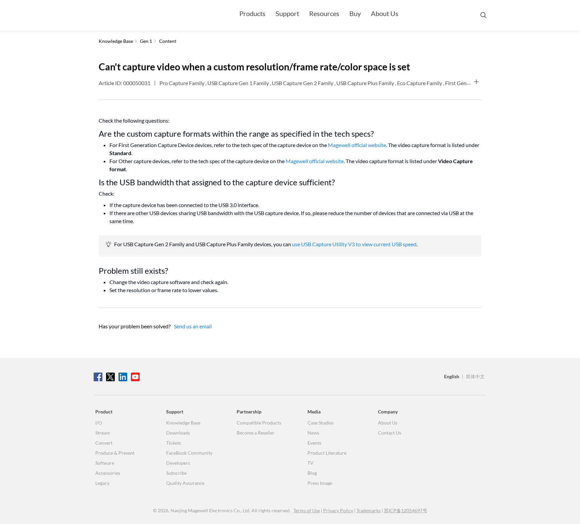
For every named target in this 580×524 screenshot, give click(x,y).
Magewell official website (357, 145)
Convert (103, 443)
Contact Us (389, 433)
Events (314, 443)
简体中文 (475, 376)
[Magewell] (125, 15)
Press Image (319, 483)
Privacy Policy (338, 510)
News (313, 433)
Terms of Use (306, 510)
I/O (98, 422)
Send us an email (193, 326)
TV (310, 463)
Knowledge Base (183, 422)
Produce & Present (115, 453)
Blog (312, 473)
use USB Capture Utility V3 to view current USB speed (354, 244)
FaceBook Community (189, 453)
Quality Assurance (185, 483)
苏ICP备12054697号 (405, 510)
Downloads (178, 433)
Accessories (107, 473)
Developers (178, 463)
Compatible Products (259, 422)
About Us (384, 13)
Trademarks (368, 510)
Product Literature (326, 453)
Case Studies (320, 422)
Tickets (173, 443)
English (451, 376)
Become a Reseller (256, 433)
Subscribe (176, 473)
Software (104, 463)
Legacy (102, 483)
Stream (102, 433)
